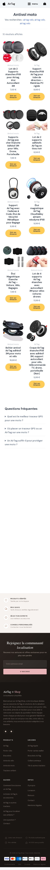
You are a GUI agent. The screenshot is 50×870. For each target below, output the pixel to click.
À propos (31, 785)
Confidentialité (9, 864)
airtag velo (28, 19)
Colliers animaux (34, 761)
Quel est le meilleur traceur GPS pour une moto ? (24, 418)
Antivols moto (9, 765)
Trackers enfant (9, 770)
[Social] (5, 731)
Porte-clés (7, 751)
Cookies (27, 864)
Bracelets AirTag (34, 756)
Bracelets (7, 756)
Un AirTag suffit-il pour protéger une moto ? (24, 442)
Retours (31, 795)
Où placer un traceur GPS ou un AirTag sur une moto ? (23, 430)
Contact (31, 800)
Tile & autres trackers (36, 765)
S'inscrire (25, 672)
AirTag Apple (33, 746)
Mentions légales (35, 805)
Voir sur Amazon (13, 97)
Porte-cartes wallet (36, 751)
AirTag (11, 4)
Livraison (31, 790)
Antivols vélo (8, 761)
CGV (19, 864)
